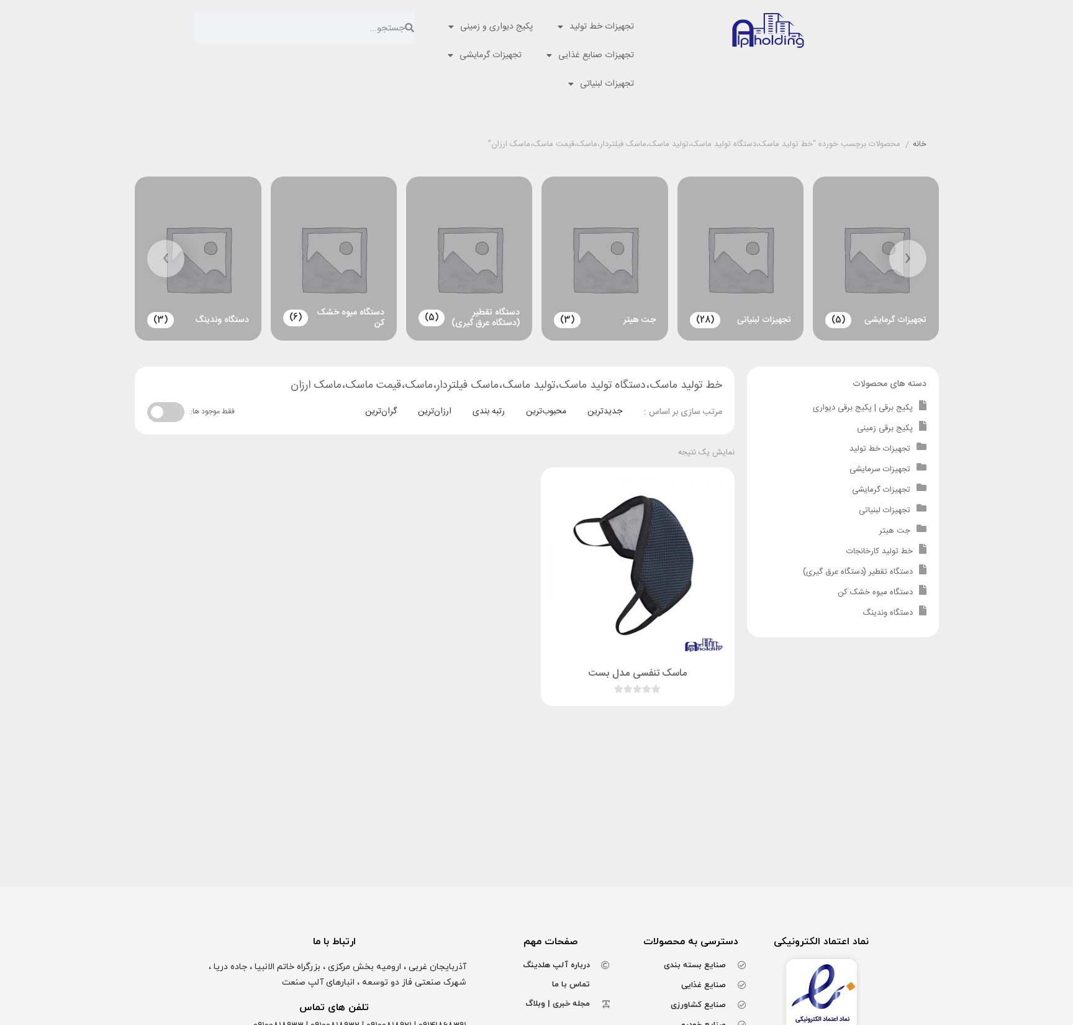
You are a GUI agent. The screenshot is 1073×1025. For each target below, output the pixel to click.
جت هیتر (894, 531)
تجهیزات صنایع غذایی (596, 55)
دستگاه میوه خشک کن (875, 592)
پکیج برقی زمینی (885, 428)
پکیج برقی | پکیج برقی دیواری (863, 408)
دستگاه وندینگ (887, 613)
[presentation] (907, 258)
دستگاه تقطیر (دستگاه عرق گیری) (858, 572)
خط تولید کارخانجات (879, 551)
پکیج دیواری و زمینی (496, 26)
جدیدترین (604, 411)
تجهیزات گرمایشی (491, 55)
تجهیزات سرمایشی (879, 469)
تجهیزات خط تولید (601, 26)
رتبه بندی (489, 411)
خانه (919, 145)
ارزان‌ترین (434, 411)
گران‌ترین (381, 411)
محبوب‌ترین (546, 411)
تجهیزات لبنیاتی (607, 83)
